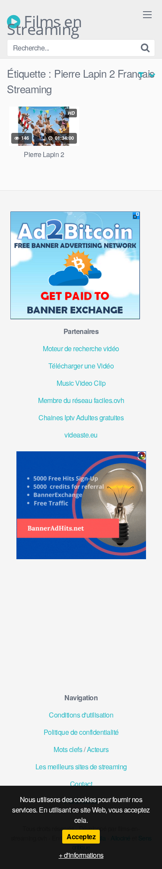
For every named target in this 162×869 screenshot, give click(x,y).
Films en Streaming (44, 21)
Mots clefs (68, 749)
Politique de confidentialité (81, 732)
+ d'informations (81, 855)
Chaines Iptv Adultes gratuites (81, 417)
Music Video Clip (81, 383)
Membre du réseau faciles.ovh (81, 400)
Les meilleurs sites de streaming (81, 766)
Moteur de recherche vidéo (81, 348)
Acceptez (81, 836)
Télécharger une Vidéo (81, 366)
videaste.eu (81, 435)
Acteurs (98, 749)
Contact (81, 784)
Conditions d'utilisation (81, 715)
